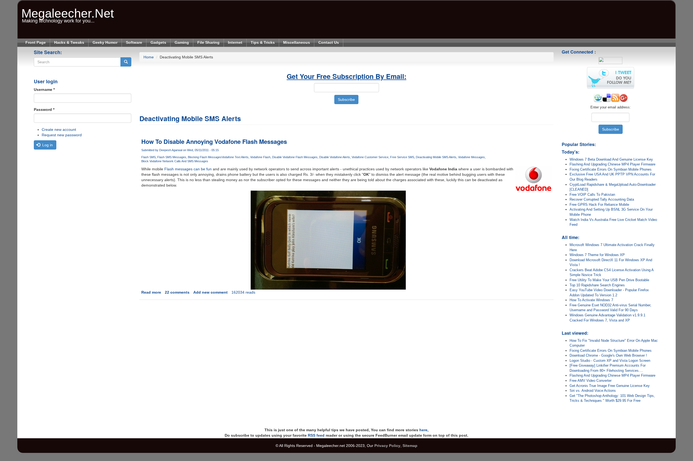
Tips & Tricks (263, 42)
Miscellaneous (296, 42)
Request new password (62, 135)
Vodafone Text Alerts (235, 157)
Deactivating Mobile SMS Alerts (436, 157)
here (423, 430)
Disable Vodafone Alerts (334, 157)
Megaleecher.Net (67, 10)
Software (134, 42)
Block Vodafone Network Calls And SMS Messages (174, 161)
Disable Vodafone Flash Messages (295, 157)
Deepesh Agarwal (170, 150)
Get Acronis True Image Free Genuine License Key (610, 386)
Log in (47, 145)
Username (44, 89)
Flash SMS (148, 157)
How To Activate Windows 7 (591, 300)
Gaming (182, 42)
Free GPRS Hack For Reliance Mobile (599, 205)
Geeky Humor (105, 42)
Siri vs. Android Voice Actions (593, 391)
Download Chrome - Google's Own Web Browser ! (608, 355)
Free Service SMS (402, 157)
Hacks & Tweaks (69, 42)
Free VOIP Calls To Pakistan (592, 195)
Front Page (35, 42)
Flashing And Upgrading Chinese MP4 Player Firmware (612, 164)
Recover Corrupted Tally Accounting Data (602, 199)
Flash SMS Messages (171, 157)
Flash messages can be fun (188, 169)
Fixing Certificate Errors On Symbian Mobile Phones (611, 169)
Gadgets (158, 42)
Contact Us (328, 42)
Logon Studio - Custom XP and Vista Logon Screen (610, 361)
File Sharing (208, 42)
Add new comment (210, 292)
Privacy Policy (387, 445)
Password (44, 109)
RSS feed (316, 435)
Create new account (59, 129)
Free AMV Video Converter (591, 381)
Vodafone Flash (260, 157)
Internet (235, 42)
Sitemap (410, 445)
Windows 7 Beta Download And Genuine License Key (611, 159)
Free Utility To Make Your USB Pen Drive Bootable (609, 280)
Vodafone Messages (471, 157)
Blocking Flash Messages (205, 157)
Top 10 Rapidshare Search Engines (597, 285)
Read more (151, 292)
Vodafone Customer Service (370, 157)
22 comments (177, 292)
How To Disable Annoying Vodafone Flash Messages (214, 141)
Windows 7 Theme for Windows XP (597, 255)
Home (148, 57)
